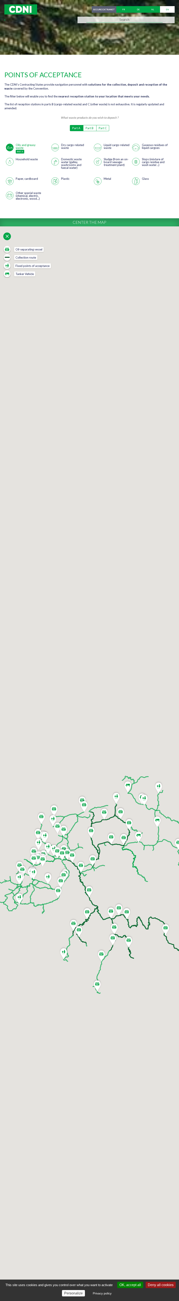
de (138, 9)
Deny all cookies (161, 1285)
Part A (76, 128)
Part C (103, 128)
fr (123, 9)
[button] (111, 838)
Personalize (73, 1293)
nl (152, 9)
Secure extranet (104, 9)
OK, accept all (130, 1285)
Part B (90, 128)
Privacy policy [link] (102, 1293)
